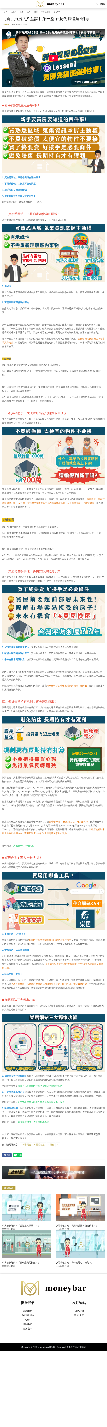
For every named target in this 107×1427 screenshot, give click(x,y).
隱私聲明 (27, 1328)
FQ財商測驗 (28, 1315)
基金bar (57, 12)
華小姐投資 (45, 12)
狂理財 (13, 12)
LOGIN (102, 4)
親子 (21, 12)
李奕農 (6, 25)
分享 (8, 1155)
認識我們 (27, 1311)
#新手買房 (26, 1144)
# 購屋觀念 (39, 1144)
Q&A (27, 1320)
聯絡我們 (27, 1324)
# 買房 (51, 1144)
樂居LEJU (79, 1315)
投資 (36, 12)
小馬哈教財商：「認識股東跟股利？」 (21, 1225)
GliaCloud (79, 1311)
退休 (29, 12)
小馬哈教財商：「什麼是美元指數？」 (21, 1262)
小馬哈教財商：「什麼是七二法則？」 (74, 1262)
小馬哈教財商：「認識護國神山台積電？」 (77, 1225)
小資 (5, 12)
